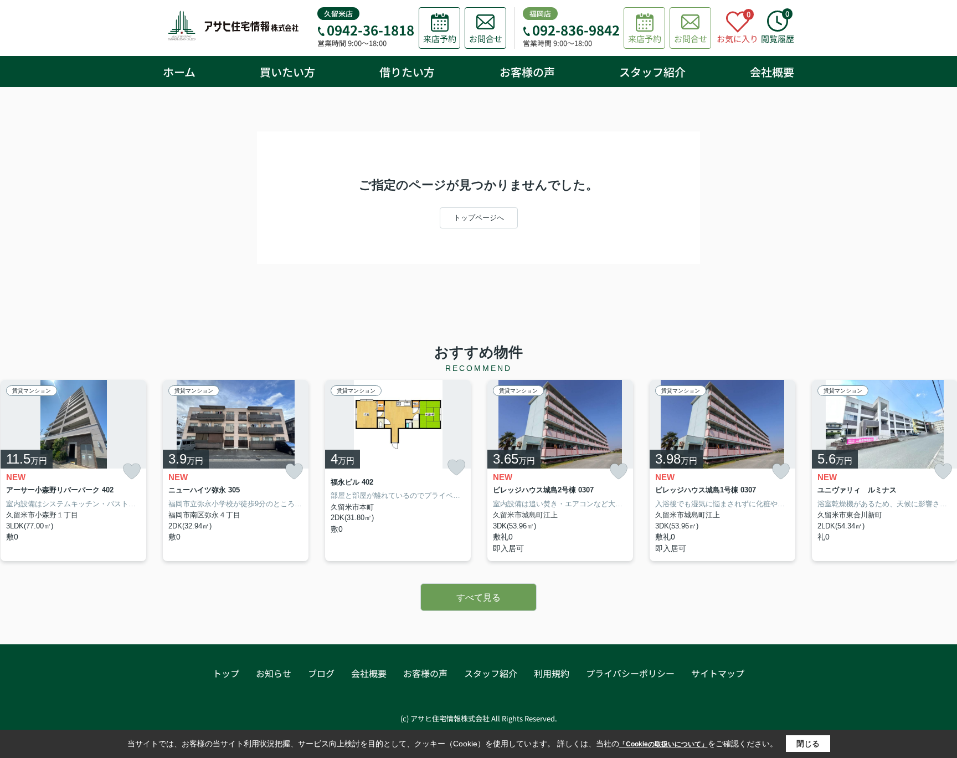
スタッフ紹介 (652, 72)
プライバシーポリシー (630, 673)
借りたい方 (407, 72)
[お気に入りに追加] (132, 471)
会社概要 (772, 72)
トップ (226, 673)
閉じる (808, 743)
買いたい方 (287, 72)
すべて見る (478, 597)
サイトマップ (717, 673)
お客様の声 (527, 72)
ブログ (321, 673)
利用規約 (551, 673)
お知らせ (273, 673)
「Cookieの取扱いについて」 (663, 744)
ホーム (179, 72)
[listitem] (236, 471)
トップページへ (479, 217)
